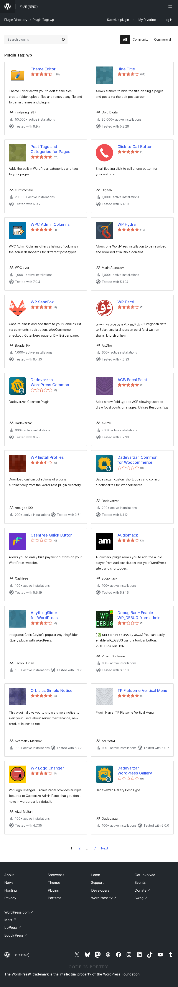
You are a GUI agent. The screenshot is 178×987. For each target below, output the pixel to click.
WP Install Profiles (47, 457)
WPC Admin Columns (50, 224)
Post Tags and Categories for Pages (50, 149)
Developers (100, 890)
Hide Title (126, 69)
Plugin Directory (15, 20)
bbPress (13, 927)
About (9, 875)
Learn (95, 875)
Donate (143, 890)
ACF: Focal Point (132, 379)
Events (140, 882)
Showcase (56, 875)
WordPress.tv (104, 898)
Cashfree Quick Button (52, 535)
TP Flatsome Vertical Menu (142, 690)
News (8, 882)
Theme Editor (43, 69)
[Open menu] (171, 6)
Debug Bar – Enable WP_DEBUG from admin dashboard (138, 615)
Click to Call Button (134, 146)
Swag (141, 898)
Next (104, 848)
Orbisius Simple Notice (52, 690)
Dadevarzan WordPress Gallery (134, 770)
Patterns (54, 898)
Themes (54, 882)
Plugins (53, 890)
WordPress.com (19, 912)
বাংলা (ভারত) (22, 955)
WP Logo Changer (47, 768)
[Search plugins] (63, 39)
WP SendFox (42, 302)
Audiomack (127, 535)
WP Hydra (126, 224)
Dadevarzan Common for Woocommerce (137, 460)
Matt (10, 920)
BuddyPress (16, 935)
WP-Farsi (125, 302)
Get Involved (145, 875)
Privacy (10, 898)
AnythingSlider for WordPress (44, 615)
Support (97, 882)
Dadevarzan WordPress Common (50, 382)
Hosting (10, 890)
